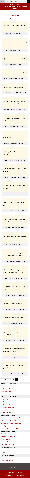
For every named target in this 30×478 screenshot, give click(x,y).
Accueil (3, 1)
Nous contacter (19, 472)
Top (26, 475)
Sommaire (4, 380)
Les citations (9, 1)
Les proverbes (16, 1)
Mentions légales (11, 472)
